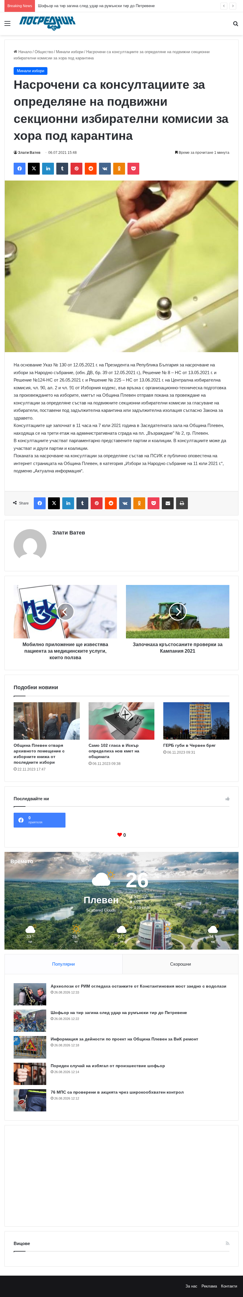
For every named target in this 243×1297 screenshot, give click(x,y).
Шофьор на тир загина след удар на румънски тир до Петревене (119, 1012)
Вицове (22, 1243)
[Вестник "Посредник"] (47, 23)
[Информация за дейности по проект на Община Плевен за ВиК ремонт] (30, 1047)
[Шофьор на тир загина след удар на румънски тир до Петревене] (30, 1021)
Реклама (209, 1286)
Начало (24, 52)
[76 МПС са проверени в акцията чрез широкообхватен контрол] (30, 1100)
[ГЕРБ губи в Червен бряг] (196, 721)
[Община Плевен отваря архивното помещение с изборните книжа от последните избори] (47, 721)
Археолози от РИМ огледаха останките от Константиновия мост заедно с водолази (138, 986)
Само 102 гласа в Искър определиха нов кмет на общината (114, 751)
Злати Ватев (29, 153)
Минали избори (69, 52)
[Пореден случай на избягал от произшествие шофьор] (30, 1074)
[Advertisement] (121, 1175)
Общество (44, 52)
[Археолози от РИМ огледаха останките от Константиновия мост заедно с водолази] (30, 994)
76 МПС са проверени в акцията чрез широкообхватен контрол (117, 1092)
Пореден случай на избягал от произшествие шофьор (108, 1065)
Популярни (63, 964)
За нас (191, 1286)
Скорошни (180, 964)
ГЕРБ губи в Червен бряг (189, 745)
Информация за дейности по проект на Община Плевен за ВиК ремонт (101, 6)
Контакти (229, 1286)
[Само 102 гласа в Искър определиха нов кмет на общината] (122, 721)
